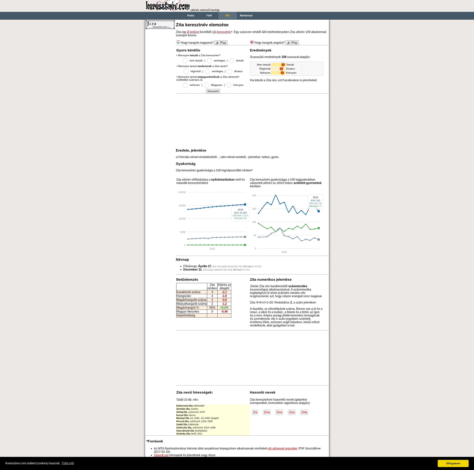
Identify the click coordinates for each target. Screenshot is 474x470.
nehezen (195, 84)
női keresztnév (221, 31)
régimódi (196, 71)
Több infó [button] (67, 463)
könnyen (238, 84)
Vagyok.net (161, 455)
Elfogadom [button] (453, 463)
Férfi (209, 15)
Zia (255, 412)
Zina (267, 412)
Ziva (279, 412)
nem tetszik (196, 60)
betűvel (193, 31)
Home (190, 15)
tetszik (240, 60)
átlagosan (216, 84)
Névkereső (246, 15)
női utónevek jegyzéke (282, 448)
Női (228, 15)
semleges (219, 60)
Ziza (292, 412)
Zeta (304, 412)
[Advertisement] (160, 86)
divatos (238, 71)
